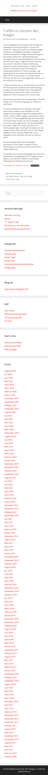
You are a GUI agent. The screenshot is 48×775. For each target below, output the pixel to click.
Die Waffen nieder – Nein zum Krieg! (19, 176)
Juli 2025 (8, 415)
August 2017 (10, 656)
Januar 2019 (9, 615)
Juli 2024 (8, 439)
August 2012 (10, 729)
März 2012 (9, 732)
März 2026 (9, 388)
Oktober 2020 (10, 563)
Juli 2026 (8, 374)
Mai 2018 (8, 636)
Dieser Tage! (9, 257)
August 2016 (10, 684)
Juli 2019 (8, 598)
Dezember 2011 (11, 736)
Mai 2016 (8, 691)
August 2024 (10, 436)
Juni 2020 (8, 574)
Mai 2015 (8, 705)
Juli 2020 (8, 570)
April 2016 (9, 694)
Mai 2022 (8, 522)
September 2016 (11, 680)
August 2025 (10, 412)
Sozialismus (9, 260)
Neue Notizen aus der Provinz (17, 229)
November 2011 (11, 739)
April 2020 (9, 581)
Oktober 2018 (10, 625)
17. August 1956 (11, 222)
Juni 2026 (8, 377)
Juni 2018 (8, 632)
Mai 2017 (8, 660)
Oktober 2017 (10, 653)
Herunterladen (34, 165)
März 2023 (9, 495)
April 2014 (9, 708)
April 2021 (9, 546)
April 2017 (9, 663)
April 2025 (9, 426)
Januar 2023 (9, 501)
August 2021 (10, 539)
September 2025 (11, 408)
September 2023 (11, 474)
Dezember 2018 (11, 618)
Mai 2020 (8, 577)
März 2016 (9, 698)
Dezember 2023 (11, 464)
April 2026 (9, 384)
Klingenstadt (10, 267)
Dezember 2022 (11, 505)
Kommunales (10, 254)
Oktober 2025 (10, 405)
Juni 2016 (8, 687)
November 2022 (11, 508)
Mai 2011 (8, 746)
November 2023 (11, 467)
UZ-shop (8, 321)
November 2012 (11, 722)
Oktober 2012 (10, 725)
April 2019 (9, 605)
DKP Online (9, 310)
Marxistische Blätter (13, 342)
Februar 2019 (10, 612)
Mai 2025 (8, 422)
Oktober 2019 (10, 594)
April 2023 (9, 491)
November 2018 (11, 622)
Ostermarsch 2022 (12, 179)
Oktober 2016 (10, 677)
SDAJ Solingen (10, 349)
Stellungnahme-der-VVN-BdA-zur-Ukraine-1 (16, 165)
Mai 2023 (8, 488)
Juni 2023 (8, 484)
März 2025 (9, 429)
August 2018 (10, 629)
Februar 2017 (10, 667)
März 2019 (9, 608)
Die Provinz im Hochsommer (16, 225)
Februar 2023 (10, 498)
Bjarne (7, 218)
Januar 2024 (9, 460)
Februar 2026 (10, 391)
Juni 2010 (8, 749)
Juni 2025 (8, 419)
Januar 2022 (9, 532)
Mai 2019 (8, 601)
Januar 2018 (9, 646)
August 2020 (10, 567)
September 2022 (11, 515)
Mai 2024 (8, 446)
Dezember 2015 (11, 701)
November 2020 (11, 560)
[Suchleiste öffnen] (44, 19)
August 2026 (10, 371)
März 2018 (9, 643)
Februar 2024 (10, 457)
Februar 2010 (10, 753)
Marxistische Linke (12, 346)
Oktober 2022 (10, 512)
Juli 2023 (8, 481)
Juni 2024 (8, 443)
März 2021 (9, 550)
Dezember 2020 (11, 557)
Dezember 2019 (11, 588)
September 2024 (11, 433)
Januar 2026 (9, 395)
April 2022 (9, 526)
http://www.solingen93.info (16, 289)
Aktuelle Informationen (14, 173)
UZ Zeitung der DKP (13, 317)
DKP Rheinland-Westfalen (15, 314)
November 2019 (11, 591)
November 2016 (11, 674)
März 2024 (9, 453)
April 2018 (9, 639)
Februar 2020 (10, 584)
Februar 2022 (10, 529)
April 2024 (9, 450)
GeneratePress (24, 771)
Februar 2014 (10, 712)
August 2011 (10, 742)
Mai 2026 (8, 381)
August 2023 (10, 477)
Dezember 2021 (11, 536)
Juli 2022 (8, 519)
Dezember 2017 (11, 650)
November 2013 (11, 715)
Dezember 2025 (11, 398)
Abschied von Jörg (12, 215)
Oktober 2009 (10, 756)
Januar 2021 (9, 553)
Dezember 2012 (11, 718)
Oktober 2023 (10, 470)
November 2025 (11, 402)
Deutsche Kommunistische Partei (18, 264)
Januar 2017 (9, 670)
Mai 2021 (8, 543)
